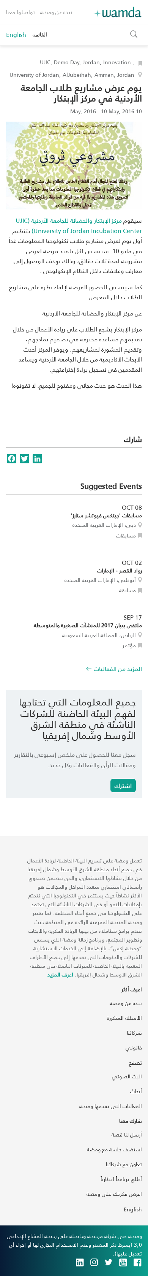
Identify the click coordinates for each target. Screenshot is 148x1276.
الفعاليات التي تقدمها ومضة (110, 1106)
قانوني (134, 1047)
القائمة (39, 34)
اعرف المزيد (60, 974)
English (16, 35)
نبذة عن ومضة (56, 12)
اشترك (123, 785)
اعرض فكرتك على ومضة (114, 1194)
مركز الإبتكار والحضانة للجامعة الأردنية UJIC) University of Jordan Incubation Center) (79, 225)
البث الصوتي (127, 1076)
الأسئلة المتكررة (124, 1018)
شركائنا (134, 1032)
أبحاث (136, 1091)
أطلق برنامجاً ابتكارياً (121, 1179)
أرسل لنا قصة (127, 1134)
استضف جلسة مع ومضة (114, 1149)
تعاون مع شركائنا (124, 1164)
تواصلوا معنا (20, 12)
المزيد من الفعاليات (118, 668)
